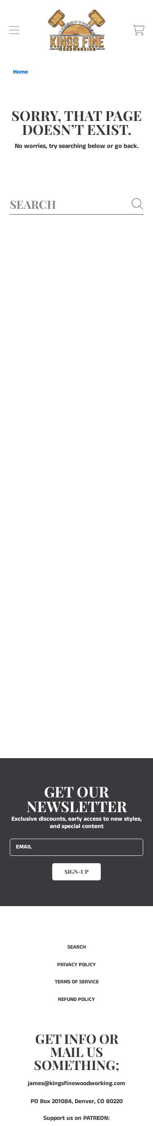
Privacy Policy (76, 965)
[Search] (137, 204)
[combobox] (76, 204)
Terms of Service (77, 982)
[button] (14, 30)
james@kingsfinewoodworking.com (76, 1083)
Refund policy (76, 999)
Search (76, 947)
